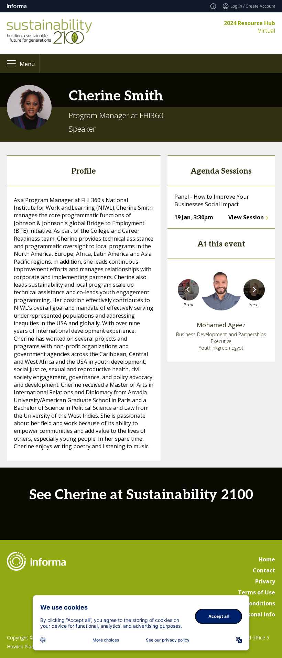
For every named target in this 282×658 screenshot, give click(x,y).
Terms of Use (256, 592)
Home (267, 559)
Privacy (265, 581)
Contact (264, 570)
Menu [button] (27, 64)
